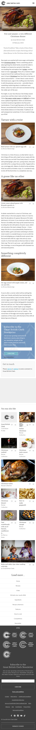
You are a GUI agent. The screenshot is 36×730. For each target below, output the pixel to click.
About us (7, 706)
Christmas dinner (10, 62)
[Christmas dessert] (9, 494)
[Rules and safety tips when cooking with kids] (18, 551)
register (16, 369)
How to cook (18, 614)
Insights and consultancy (25, 696)
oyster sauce (16, 98)
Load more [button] (17, 575)
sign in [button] (9, 369)
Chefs (18, 590)
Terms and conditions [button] (9, 357)
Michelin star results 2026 (18, 595)
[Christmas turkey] (18, 470)
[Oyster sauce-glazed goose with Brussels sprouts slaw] (18, 190)
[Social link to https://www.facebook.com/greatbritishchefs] (11, 716)
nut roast (14, 71)
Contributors (18, 706)
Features (18, 609)
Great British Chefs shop (18, 700)
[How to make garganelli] (27, 494)
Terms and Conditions (18, 710)
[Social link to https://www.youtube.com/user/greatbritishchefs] (21, 716)
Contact (7, 696)
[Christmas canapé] (27, 515)
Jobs (13, 706)
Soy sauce (8, 98)
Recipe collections (18, 604)
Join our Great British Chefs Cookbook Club (16, 703)
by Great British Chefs (18, 40)
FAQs (29, 703)
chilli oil (26, 98)
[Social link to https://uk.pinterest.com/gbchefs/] (15, 716)
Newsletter (18, 623)
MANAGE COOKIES (18, 726)
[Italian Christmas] (27, 417)
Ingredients (18, 600)
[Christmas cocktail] (9, 443)
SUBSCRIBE (10, 353)
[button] (33, 3)
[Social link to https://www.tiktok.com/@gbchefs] (24, 716)
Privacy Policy (27, 706)
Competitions (18, 618)
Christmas (13, 76)
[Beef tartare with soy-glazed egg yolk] (18, 134)
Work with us (14, 696)
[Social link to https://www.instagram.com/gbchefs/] (18, 716)
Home (18, 581)
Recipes (18, 586)
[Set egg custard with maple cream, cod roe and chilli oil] (18, 270)
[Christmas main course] (27, 443)
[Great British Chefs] (9, 417)
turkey (25, 69)
